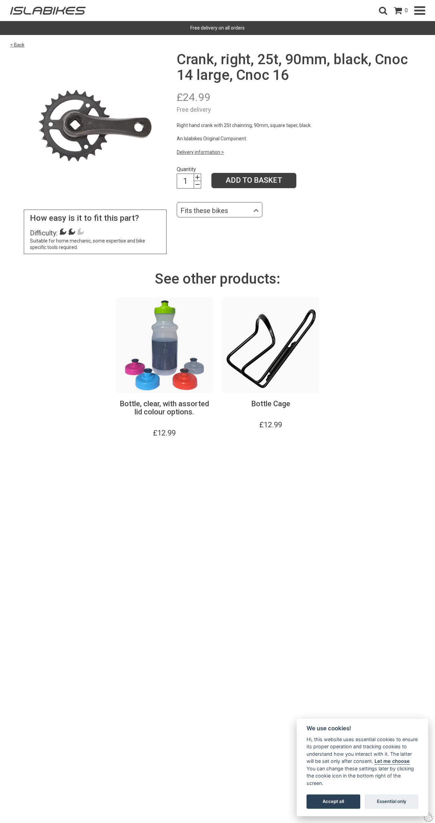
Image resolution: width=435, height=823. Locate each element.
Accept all (333, 801)
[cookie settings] (429, 817)
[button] (383, 10)
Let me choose (392, 761)
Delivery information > (200, 152)
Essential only (391, 801)
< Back (17, 45)
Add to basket (254, 180)
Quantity (186, 169)
